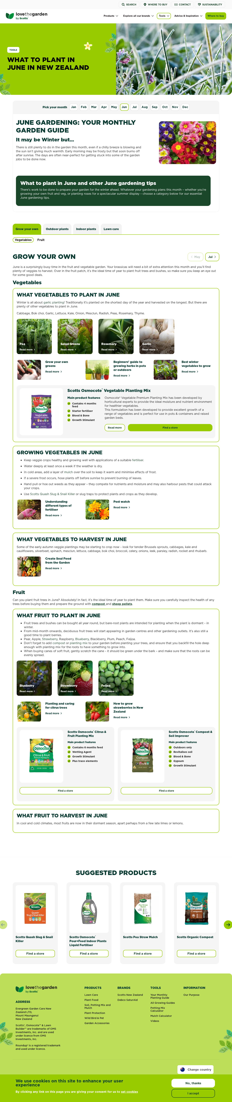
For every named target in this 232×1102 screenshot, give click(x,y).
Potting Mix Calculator (157, 1009)
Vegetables (23, 240)
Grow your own (27, 229)
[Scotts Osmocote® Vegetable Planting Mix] (41, 411)
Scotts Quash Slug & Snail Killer (52, 494)
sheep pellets (122, 604)
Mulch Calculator (161, 1016)
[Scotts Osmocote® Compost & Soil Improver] (142, 755)
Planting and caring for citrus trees (59, 706)
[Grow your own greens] (29, 370)
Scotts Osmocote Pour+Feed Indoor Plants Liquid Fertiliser (87, 941)
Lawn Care (91, 995)
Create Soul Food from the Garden (58, 561)
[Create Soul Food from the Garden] (29, 566)
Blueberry (82, 639)
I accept (193, 1093)
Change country (199, 1070)
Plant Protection (94, 1013)
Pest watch (121, 502)
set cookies (129, 1092)
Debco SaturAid (127, 1000)
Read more (54, 371)
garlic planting (54, 302)
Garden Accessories (96, 1023)
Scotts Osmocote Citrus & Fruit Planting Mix (87, 734)
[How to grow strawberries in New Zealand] (97, 711)
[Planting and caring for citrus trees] (29, 711)
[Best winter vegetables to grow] (165, 370)
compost (99, 604)
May (197, 257)
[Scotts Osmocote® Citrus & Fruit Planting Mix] (41, 755)
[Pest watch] (97, 510)
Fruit (41, 240)
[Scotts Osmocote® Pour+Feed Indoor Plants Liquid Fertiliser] (89, 908)
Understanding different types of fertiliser (58, 506)
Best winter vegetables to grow (196, 364)
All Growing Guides (162, 1003)
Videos (154, 1021)
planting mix (79, 643)
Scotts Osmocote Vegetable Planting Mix (109, 390)
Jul (210, 257)
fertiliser (137, 460)
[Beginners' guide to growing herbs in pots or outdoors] (97, 370)
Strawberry (49, 639)
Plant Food (91, 1000)
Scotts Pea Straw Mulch (140, 937)
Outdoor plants (57, 229)
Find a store (170, 427)
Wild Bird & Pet (94, 1018)
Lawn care (111, 229)
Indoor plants (86, 229)
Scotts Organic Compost (195, 937)
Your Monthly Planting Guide (159, 996)
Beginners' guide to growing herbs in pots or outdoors (129, 366)
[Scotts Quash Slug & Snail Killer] (35, 908)
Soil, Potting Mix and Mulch (97, 1006)
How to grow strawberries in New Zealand (128, 708)
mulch (68, 472)
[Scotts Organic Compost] (196, 908)
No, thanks (193, 1083)
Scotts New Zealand (130, 995)
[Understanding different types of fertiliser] (29, 510)
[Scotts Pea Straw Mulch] (143, 908)
